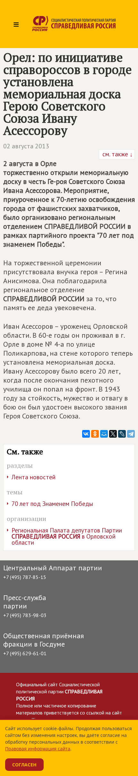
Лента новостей (34, 477)
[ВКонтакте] (86, 434)
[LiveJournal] (122, 434)
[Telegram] (131, 434)
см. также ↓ (117, 154)
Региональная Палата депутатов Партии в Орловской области (67, 536)
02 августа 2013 (26, 146)
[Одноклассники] (95, 434)
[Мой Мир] (104, 434)
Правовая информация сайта (37, 749)
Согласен (24, 765)
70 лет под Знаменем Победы (52, 504)
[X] (113, 434)
